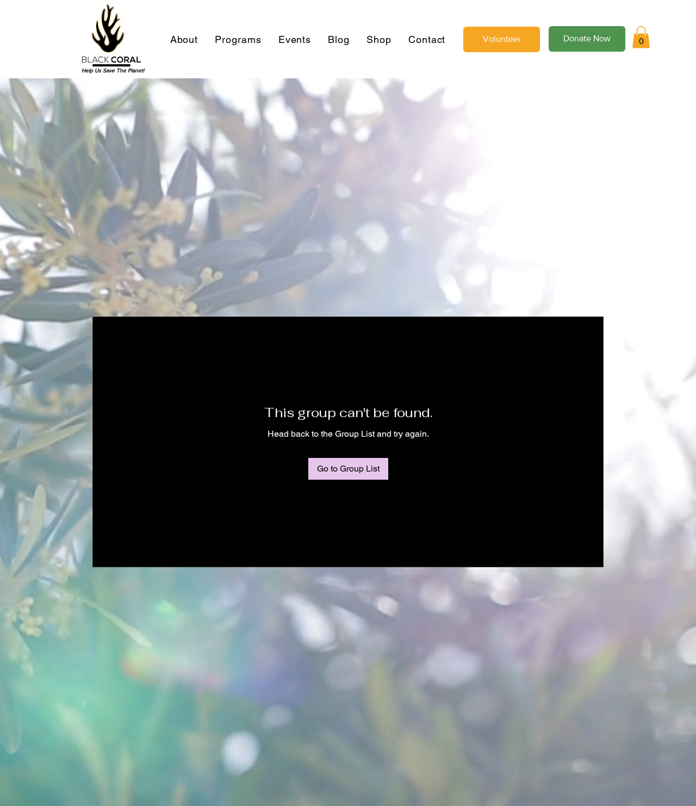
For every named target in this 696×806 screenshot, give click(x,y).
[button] (641, 37)
